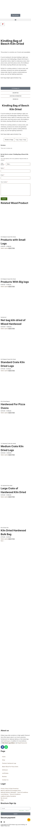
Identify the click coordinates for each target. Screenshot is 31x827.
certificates (5, 773)
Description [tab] (15, 92)
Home (3, 756)
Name (3, 168)
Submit (4, 198)
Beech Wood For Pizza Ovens (10, 766)
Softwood (5, 770)
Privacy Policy (21, 810)
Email (2, 175)
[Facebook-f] (2, 747)
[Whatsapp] (6, 747)
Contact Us (5, 780)
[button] (15, 20)
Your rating (3, 164)
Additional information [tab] (15, 95)
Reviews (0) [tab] (15, 99)
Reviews (4, 776)
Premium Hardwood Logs (9, 763)
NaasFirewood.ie (22, 743)
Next (2, 541)
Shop (3, 760)
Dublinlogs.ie (6, 741)
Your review (4, 182)
